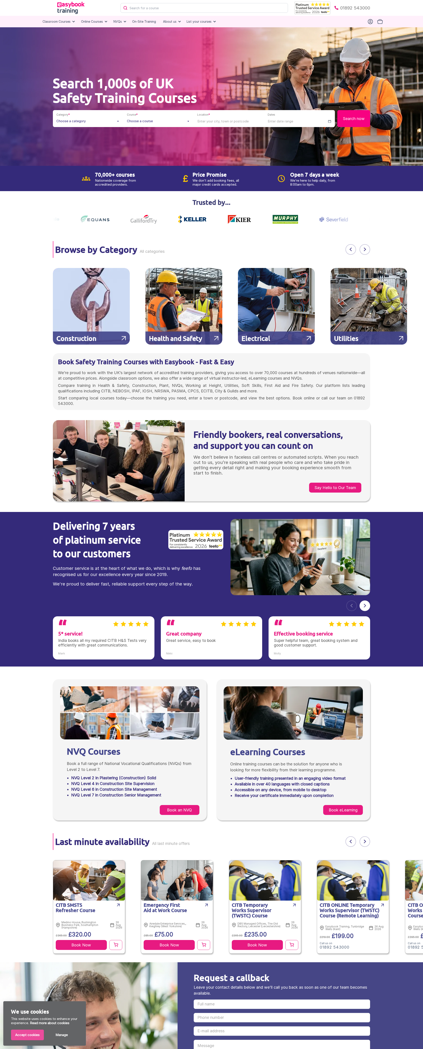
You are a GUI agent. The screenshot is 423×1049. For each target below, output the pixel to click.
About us (169, 21)
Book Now (81, 945)
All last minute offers (171, 843)
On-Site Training (144, 21)
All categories (152, 251)
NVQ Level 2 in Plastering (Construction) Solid (113, 778)
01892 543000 (355, 8)
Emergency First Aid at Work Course (165, 907)
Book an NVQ (179, 810)
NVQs (117, 21)
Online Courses (92, 21)
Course (132, 114)
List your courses (199, 21)
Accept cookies (27, 1035)
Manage (62, 1035)
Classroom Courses (56, 21)
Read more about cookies (49, 1023)
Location (203, 114)
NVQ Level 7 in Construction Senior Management (116, 795)
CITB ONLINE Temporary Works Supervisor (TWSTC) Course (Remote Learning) (349, 910)
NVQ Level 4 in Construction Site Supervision (112, 783)
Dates (271, 114)
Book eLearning (343, 810)
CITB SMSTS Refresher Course (75, 907)
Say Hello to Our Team (335, 487)
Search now (354, 118)
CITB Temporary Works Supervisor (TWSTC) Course (251, 910)
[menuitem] (144, 22)
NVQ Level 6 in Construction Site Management (114, 789)
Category (63, 114)
